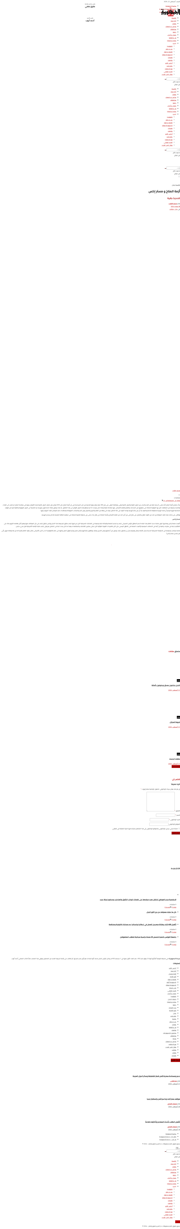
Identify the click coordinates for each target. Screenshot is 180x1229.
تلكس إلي (176, 779)
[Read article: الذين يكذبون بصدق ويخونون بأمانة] (90, 667)
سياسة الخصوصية (171, 6)
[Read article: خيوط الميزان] (90, 704)
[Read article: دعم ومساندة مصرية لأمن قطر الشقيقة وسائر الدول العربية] (90, 1068)
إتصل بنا (177, 1221)
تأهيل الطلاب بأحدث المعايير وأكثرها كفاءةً (162, 1121)
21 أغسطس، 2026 (174, 690)
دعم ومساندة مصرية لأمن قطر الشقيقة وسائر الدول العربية (156, 1076)
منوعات (170, 57)
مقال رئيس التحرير (167, 74)
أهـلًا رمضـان (172, 973)
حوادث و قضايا (171, 40)
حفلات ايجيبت (174, 758)
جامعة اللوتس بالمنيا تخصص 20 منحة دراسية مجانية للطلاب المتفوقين (148, 937)
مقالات (172, 209)
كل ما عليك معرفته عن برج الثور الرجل (161, 912)
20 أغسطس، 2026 (174, 1106)
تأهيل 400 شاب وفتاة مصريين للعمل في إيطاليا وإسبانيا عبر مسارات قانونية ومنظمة (142, 924)
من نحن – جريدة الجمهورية (167, 1139)
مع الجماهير (168, 68)
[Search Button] (165, 79)
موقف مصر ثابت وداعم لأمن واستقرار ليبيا (163, 1099)
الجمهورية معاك (167, 54)
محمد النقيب (173, 203)
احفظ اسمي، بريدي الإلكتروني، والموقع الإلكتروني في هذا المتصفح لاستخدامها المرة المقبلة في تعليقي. (145, 828)
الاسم (178, 815)
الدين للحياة (172, 988)
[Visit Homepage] (170, 15)
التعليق (177, 810)
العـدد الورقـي (168, 71)
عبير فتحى (173, 1081)
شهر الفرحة (172, 1010)
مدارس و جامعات (171, 26)
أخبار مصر (173, 20)
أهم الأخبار (173, 976)
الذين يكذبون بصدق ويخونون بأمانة (166, 685)
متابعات (170, 60)
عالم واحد (169, 66)
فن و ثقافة (172, 37)
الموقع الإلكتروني (174, 824)
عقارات (174, 1024)
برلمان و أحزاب (171, 35)
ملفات (174, 23)
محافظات (173, 29)
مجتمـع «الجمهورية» (169, 1033)
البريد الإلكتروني (174, 819)
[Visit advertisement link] (145, 544)
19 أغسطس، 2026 (174, 1129)
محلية (174, 1038)
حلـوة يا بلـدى (172, 999)
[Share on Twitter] (162, 500)
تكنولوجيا (169, 46)
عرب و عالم (169, 49)
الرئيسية (174, 18)
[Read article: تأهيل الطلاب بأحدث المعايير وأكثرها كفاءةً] (90, 1114)
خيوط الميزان (175, 722)
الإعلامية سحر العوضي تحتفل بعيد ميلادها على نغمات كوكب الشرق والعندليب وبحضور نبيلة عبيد (138, 899)
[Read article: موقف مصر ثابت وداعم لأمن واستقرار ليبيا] (90, 1091)
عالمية (174, 1019)
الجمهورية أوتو (171, 982)
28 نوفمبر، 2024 (175, 206)
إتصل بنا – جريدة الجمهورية (167, 1136)
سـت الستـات (172, 1007)
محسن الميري (172, 1103)
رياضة (174, 32)
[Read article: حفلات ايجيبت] (90, 740)
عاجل (173, 185)
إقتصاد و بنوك (168, 51)
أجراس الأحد (168, 63)
